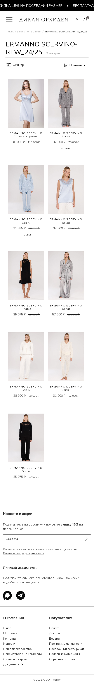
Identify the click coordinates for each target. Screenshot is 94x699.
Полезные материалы (64, 654)
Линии (37, 31)
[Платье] (26, 275)
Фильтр (18, 65)
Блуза (66, 222)
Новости (9, 643)
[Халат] (66, 275)
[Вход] (77, 19)
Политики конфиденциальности (23, 553)
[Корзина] (85, 19)
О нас (7, 628)
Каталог (24, 31)
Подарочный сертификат (66, 649)
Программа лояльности (65, 643)
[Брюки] (66, 103)
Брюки (66, 136)
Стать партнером (15, 659)
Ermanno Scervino (26, 133)
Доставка (56, 633)
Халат (66, 308)
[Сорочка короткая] (26, 103)
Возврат (55, 638)
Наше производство (17, 649)
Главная (10, 31)
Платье (26, 308)
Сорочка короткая (26, 136)
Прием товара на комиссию (22, 654)
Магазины (10, 633)
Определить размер (63, 659)
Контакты (9, 638)
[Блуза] (66, 189)
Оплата (54, 628)
